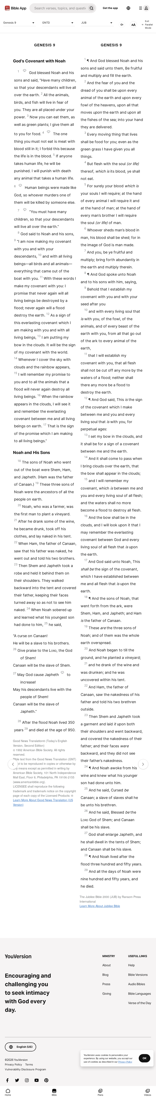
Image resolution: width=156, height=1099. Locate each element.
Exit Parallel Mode (149, 24)
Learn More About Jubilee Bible (100, 906)
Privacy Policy (13, 1064)
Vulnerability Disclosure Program (25, 1069)
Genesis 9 (9, 22)
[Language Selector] (128, 8)
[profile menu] (143, 8)
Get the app (110, 8)
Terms (29, 1064)
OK (144, 1058)
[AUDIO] (122, 24)
